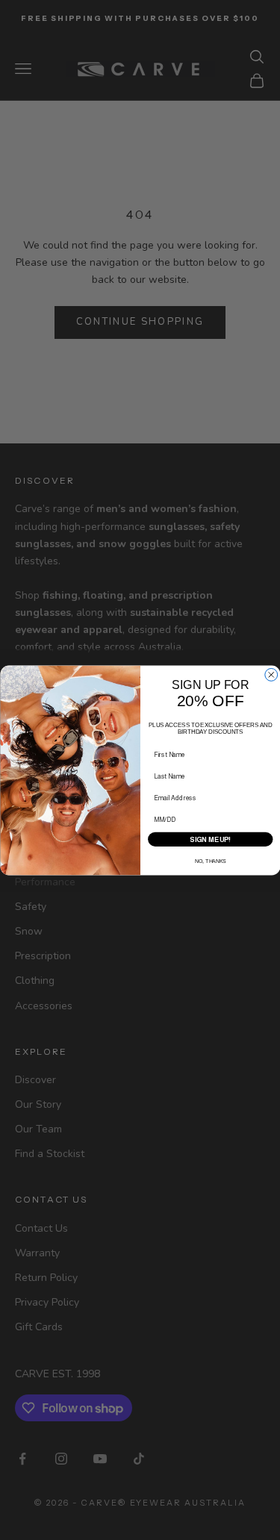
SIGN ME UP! (210, 839)
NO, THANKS (210, 861)
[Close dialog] (270, 674)
